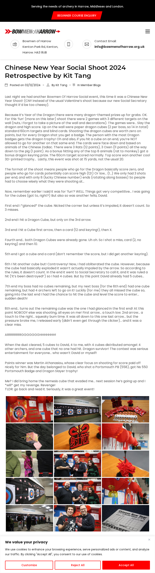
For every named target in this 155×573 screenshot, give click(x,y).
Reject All (78, 565)
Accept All (126, 565)
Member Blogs (91, 85)
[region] (77, 554)
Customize (29, 565)
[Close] (150, 539)
